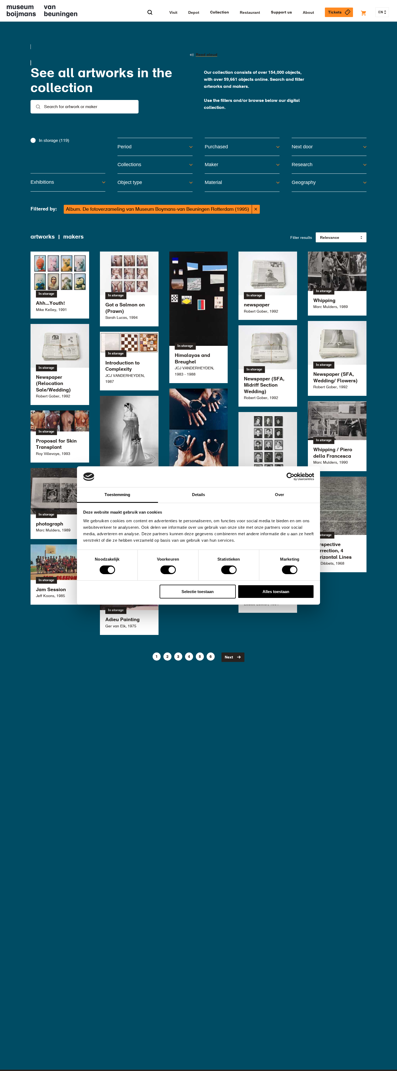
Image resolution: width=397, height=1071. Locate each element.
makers (73, 237)
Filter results (301, 238)
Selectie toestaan (197, 591)
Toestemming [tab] (117, 494)
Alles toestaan (276, 591)
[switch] (168, 569)
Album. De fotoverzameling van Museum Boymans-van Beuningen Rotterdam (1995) (157, 209)
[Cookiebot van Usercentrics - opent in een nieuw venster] (290, 477)
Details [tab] (198, 494)
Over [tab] (279, 494)
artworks (43, 237)
